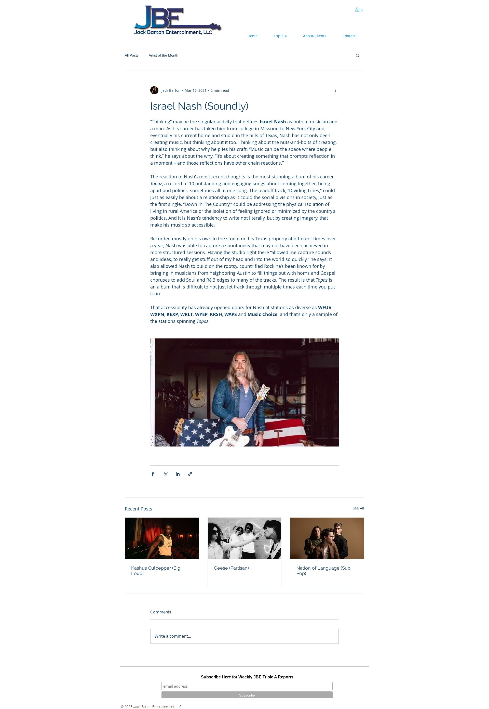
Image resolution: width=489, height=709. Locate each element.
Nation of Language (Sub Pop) (323, 570)
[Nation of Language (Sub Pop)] (327, 538)
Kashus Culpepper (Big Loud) (155, 570)
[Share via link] (190, 473)
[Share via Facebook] (152, 473)
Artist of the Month (163, 55)
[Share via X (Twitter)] (165, 473)
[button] (360, 9)
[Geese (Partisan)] (244, 538)
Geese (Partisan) (231, 568)
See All (358, 508)
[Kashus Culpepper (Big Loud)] (162, 538)
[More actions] (336, 90)
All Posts (132, 55)
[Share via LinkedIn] (177, 473)
